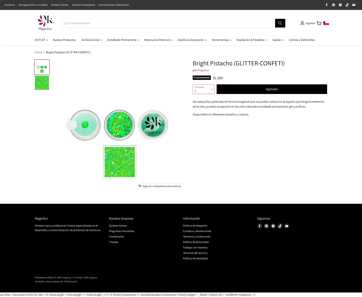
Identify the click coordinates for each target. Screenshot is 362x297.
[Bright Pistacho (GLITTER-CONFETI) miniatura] (42, 67)
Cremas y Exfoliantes (302, 40)
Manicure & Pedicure (157, 40)
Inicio (38, 52)
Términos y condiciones (196, 236)
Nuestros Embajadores (83, 5)
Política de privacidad (196, 242)
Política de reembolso (195, 258)
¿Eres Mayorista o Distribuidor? (114, 5)
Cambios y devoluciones (197, 231)
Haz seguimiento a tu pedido (33, 5)
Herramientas (220, 40)
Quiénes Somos (118, 225)
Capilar (277, 40)
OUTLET (40, 40)
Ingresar (310, 23)
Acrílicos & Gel (91, 40)
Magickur (203, 70)
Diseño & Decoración (191, 40)
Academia (10, 5)
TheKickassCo (70, 281)
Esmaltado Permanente (122, 40)
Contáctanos (116, 236)
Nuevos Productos (64, 40)
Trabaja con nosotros (195, 247)
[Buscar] (280, 23)
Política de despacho (195, 225)
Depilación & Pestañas (250, 40)
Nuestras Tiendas (59, 5)
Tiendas (113, 242)
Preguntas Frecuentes (121, 231)
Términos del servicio (195, 253)
